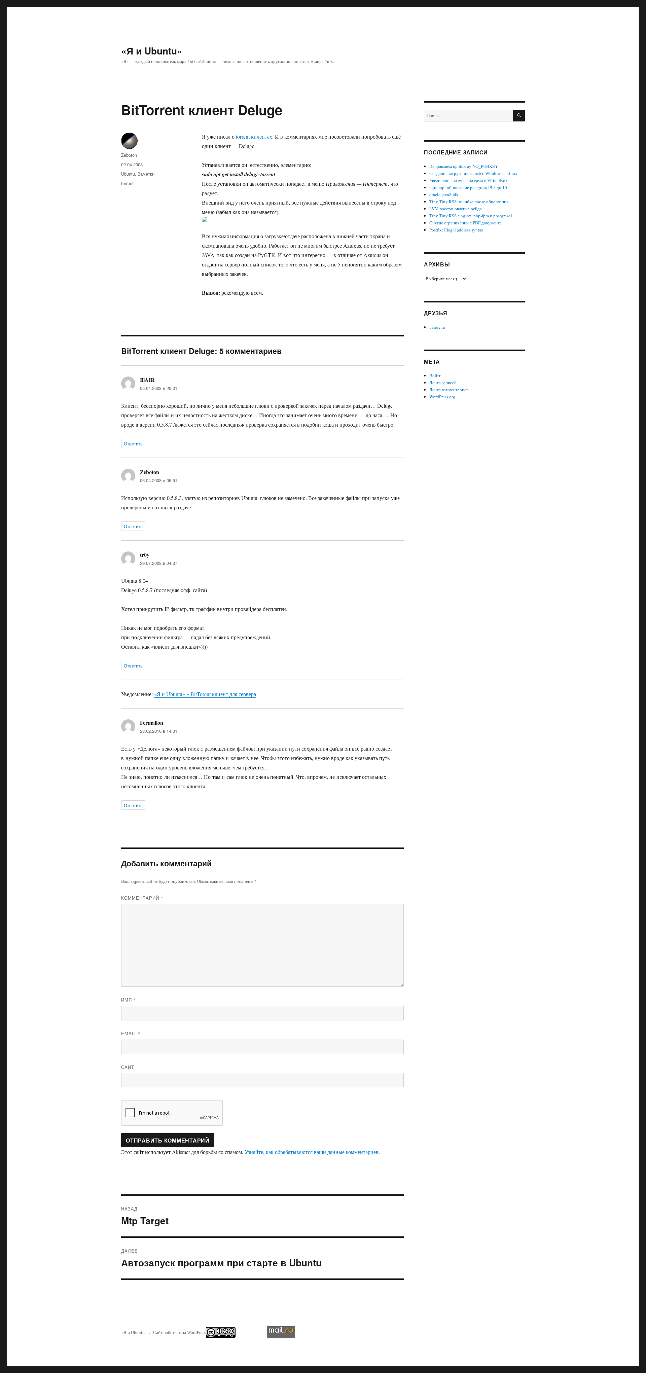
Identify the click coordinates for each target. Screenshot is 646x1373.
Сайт (127, 1067)
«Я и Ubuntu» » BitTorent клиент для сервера (205, 693)
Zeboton (129, 155)
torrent (127, 183)
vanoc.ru (437, 327)
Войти (435, 375)
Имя (128, 1000)
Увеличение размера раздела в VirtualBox (468, 180)
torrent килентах (254, 136)
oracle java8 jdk (444, 194)
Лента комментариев (448, 390)
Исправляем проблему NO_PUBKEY (463, 166)
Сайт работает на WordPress (179, 1332)
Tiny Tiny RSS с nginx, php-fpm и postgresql (470, 216)
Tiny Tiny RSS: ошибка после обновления (468, 201)
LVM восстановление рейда (455, 209)
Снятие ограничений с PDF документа (465, 223)
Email (131, 1033)
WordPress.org (442, 397)
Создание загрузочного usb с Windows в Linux (473, 173)
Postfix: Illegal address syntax (456, 230)
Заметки (146, 174)
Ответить (133, 443)
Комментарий (142, 898)
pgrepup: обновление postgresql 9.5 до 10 (468, 187)
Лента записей (443, 383)
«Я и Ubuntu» (151, 51)
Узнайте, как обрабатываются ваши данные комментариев (312, 1151)
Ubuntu (128, 174)
